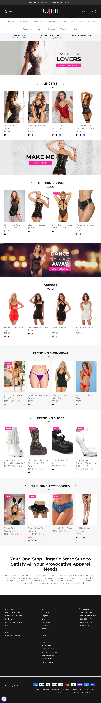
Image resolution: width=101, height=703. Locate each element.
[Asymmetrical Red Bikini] (86, 376)
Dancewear (68, 21)
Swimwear (37, 21)
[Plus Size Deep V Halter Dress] (62, 376)
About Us (9, 609)
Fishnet (51, 29)
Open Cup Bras (48, 649)
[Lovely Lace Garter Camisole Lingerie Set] (86, 107)
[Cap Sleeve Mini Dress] (38, 309)
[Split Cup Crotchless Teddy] (38, 107)
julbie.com (13, 684)
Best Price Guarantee (13, 616)
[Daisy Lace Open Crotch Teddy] (62, 107)
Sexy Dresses (52, 21)
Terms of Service (85, 622)
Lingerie (10, 21)
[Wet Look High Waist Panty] (86, 206)
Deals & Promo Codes (13, 622)
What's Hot (64, 29)
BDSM (40, 29)
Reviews (8, 619)
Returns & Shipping (12, 612)
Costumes (23, 21)
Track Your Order (85, 612)
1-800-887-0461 (85, 619)
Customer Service (86, 609)
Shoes (80, 21)
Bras (43, 619)
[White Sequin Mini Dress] (86, 309)
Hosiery (91, 21)
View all (50, 87)
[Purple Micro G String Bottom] (38, 376)
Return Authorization (87, 616)
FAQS (7, 626)
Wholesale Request (12, 636)
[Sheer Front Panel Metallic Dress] (14, 206)
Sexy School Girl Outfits (51, 652)
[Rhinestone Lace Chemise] (14, 107)
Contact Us (9, 629)
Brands (44, 665)
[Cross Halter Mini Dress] (62, 309)
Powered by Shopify (11, 686)
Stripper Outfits (48, 655)
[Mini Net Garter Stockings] (86, 509)
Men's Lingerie (47, 662)
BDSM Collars (47, 659)
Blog (7, 632)
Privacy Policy (84, 626)
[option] (50, 58)
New (76, 29)
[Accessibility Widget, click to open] (4, 699)
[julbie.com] (50, 11)
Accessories (27, 29)
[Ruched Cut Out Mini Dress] (14, 309)
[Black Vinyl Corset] (38, 206)
